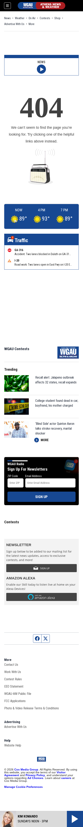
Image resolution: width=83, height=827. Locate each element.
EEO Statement (13, 686)
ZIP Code (12, 476)
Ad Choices (35, 778)
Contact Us (11, 665)
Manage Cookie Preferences (23, 786)
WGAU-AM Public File (17, 694)
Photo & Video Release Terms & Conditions (31, 708)
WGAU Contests (16, 349)
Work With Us (12, 672)
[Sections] (7, 5)
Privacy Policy (35, 775)
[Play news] (41, 69)
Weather (19, 18)
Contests (45, 18)
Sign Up (41, 497)
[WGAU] (41, 6)
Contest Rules (13, 679)
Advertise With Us (14, 24)
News (7, 18)
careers (66, 778)
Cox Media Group (26, 769)
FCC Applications (15, 701)
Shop (57, 18)
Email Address (33, 476)
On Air (32, 18)
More (31, 24)
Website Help (12, 745)
